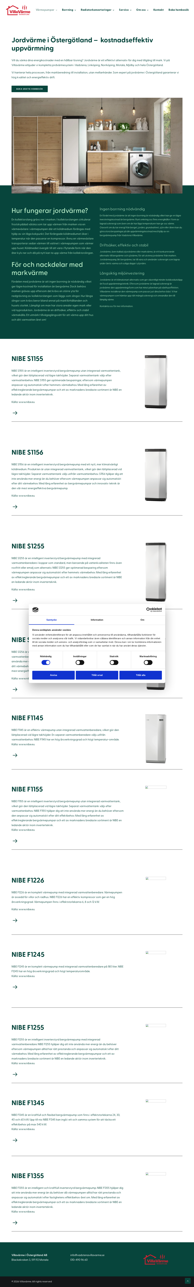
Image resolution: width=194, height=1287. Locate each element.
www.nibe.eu (27, 402)
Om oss (141, 10)
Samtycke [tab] (51, 620)
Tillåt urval (97, 675)
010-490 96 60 (79, 1260)
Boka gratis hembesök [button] (29, 89)
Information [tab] (97, 620)
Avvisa (53, 675)
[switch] (80, 662)
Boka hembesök (179, 10)
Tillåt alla (140, 675)
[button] (15, 414)
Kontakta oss (106, 306)
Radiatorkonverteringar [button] (96, 10)
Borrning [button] (67, 10)
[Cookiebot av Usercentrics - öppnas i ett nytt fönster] (148, 609)
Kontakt (158, 10)
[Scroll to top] (188, 1280)
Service (124, 10)
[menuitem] (47, 10)
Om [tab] (142, 620)
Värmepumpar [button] (45, 10)
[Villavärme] (18, 10)
